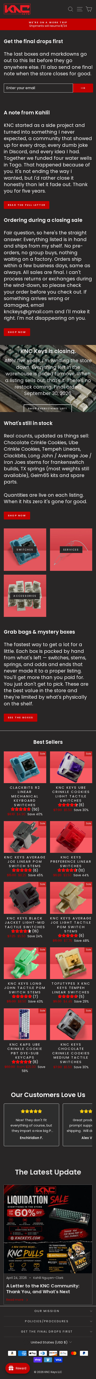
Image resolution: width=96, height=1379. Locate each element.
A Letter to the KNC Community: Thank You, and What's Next (42, 1289)
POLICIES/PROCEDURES (47, 1321)
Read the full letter (26, 205)
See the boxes (20, 717)
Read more (14, 1300)
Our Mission (47, 1311)
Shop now (17, 332)
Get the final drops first (47, 1331)
